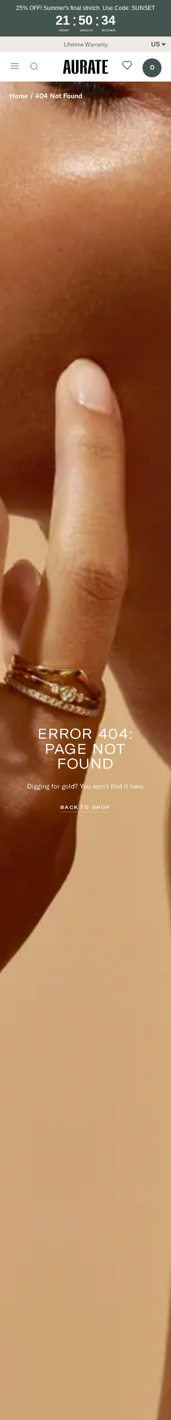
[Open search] (38, 67)
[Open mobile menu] (14, 67)
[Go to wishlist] (127, 66)
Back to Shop (85, 807)
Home (19, 96)
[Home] (85, 67)
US (155, 44)
